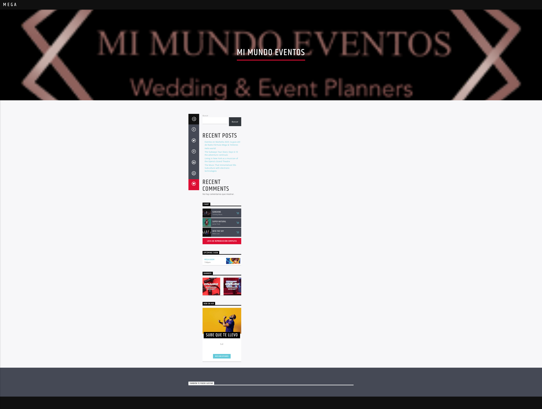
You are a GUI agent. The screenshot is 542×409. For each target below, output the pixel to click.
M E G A (10, 4)
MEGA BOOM (209, 259)
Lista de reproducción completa (222, 241)
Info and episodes (222, 356)
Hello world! (210, 148)
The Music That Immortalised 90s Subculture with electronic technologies (220, 168)
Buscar (205, 115)
